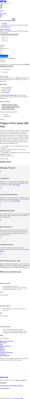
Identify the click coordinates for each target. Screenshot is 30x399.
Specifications (7, 116)
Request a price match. (7, 66)
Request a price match (8, 109)
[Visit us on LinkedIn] (15, 394)
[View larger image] (9, 35)
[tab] (15, 69)
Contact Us (3, 354)
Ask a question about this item (10, 107)
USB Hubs (7, 29)
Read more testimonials (6, 341)
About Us (2, 351)
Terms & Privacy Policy (18, 398)
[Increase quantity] (1, 54)
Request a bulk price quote (9, 105)
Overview (6, 115)
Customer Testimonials (6, 352)
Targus (7, 92)
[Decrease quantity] (1, 50)
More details (16, 184)
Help (1, 344)
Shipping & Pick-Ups (5, 346)
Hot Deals (4, 23)
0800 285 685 (4, 377)
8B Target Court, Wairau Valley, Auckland (11, 385)
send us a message (20, 380)
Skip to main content (5, 20)
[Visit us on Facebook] (15, 391)
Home (1, 29)
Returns (2, 347)
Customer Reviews (5, 26)
